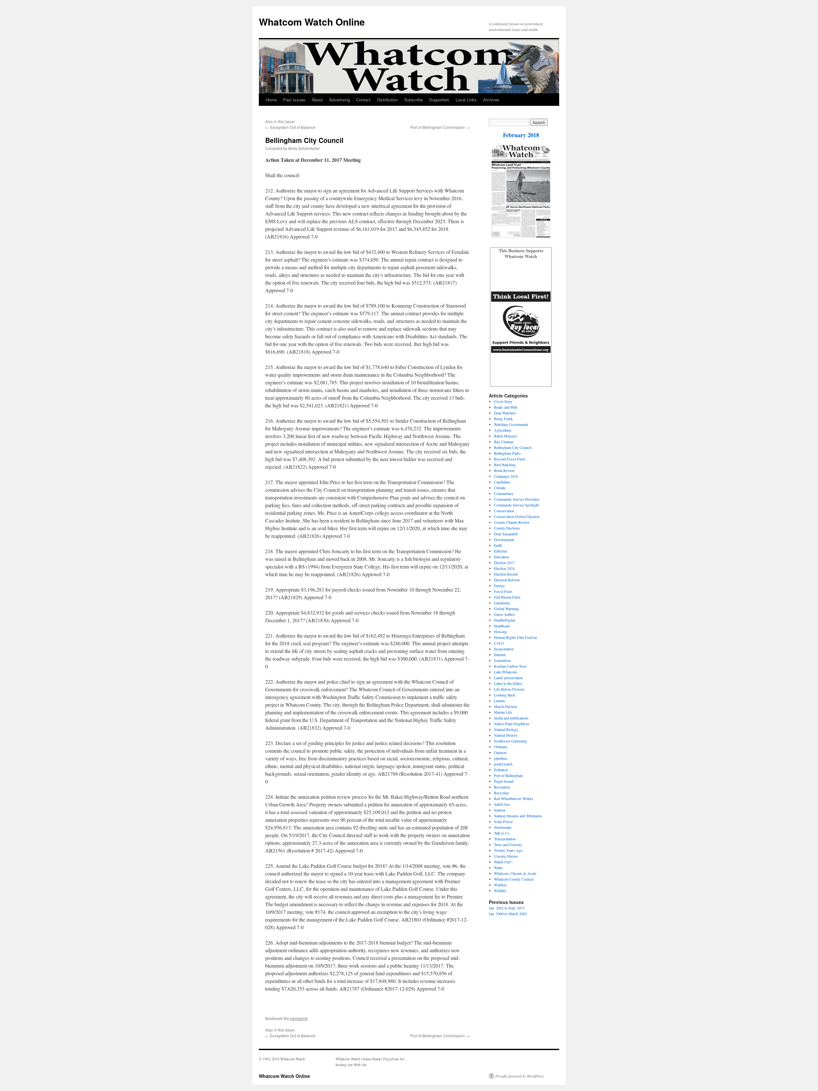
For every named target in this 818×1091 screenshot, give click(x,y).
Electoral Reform (507, 579)
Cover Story (503, 401)
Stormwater (503, 827)
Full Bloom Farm (507, 597)
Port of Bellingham (508, 775)
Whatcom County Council (513, 879)
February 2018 (521, 134)
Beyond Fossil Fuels (509, 458)
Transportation (505, 838)
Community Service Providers (517, 499)
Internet (499, 654)
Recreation (502, 786)
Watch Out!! (503, 861)
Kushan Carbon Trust (510, 666)
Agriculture (502, 430)
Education (501, 556)
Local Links (466, 100)
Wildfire (500, 884)
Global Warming (506, 608)
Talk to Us (502, 833)
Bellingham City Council (512, 447)
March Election (505, 706)
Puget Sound (503, 781)
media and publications (511, 717)
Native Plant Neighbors (511, 723)
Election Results (506, 574)
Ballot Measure (505, 435)
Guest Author (504, 614)
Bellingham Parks (507, 453)
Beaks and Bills (506, 407)
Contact (363, 100)
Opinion (500, 752)
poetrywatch (503, 763)
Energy (499, 585)
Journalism (502, 660)
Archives (491, 100)
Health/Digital (504, 620)
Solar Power (503, 821)
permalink (298, 1018)
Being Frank (503, 418)
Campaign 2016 (506, 476)
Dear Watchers (505, 412)
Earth (498, 545)
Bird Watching (505, 464)
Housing (500, 631)
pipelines (500, 758)
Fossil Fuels (503, 591)
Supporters (439, 100)
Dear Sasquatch (506, 533)
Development (504, 539)
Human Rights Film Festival (515, 637)
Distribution (387, 100)
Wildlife (500, 890)
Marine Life (503, 712)
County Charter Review (512, 522)
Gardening (502, 602)
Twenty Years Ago (508, 850)
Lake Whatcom (505, 671)
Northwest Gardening (510, 740)
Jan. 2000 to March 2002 (508, 913)
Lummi (499, 700)
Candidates (502, 481)
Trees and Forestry (508, 844)
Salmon (499, 809)
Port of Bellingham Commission (437, 127)
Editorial (500, 550)
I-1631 (499, 643)
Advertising (339, 100)
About (317, 100)
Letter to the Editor (508, 683)
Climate (499, 487)
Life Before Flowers (509, 689)
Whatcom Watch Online (312, 21)
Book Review (504, 470)
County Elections (507, 527)
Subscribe (413, 100)
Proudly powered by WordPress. (520, 1076)
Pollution (501, 769)
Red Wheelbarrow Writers (513, 798)
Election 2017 (504, 562)
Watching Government (511, 424)
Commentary (503, 493)
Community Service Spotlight (516, 504)
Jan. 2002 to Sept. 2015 (507, 907)
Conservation (504, 510)
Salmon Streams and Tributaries (518, 815)
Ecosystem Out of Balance (292, 127)
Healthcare (502, 625)
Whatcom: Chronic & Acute (515, 873)
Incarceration (503, 648)
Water (498, 867)
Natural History (506, 735)
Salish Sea (502, 804)
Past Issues (294, 100)
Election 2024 (504, 568)
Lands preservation (508, 677)
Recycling (501, 792)
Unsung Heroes (506, 856)
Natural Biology (506, 729)
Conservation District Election (516, 516)
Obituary (500, 746)
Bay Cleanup (503, 441)
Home (271, 100)
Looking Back (504, 694)
